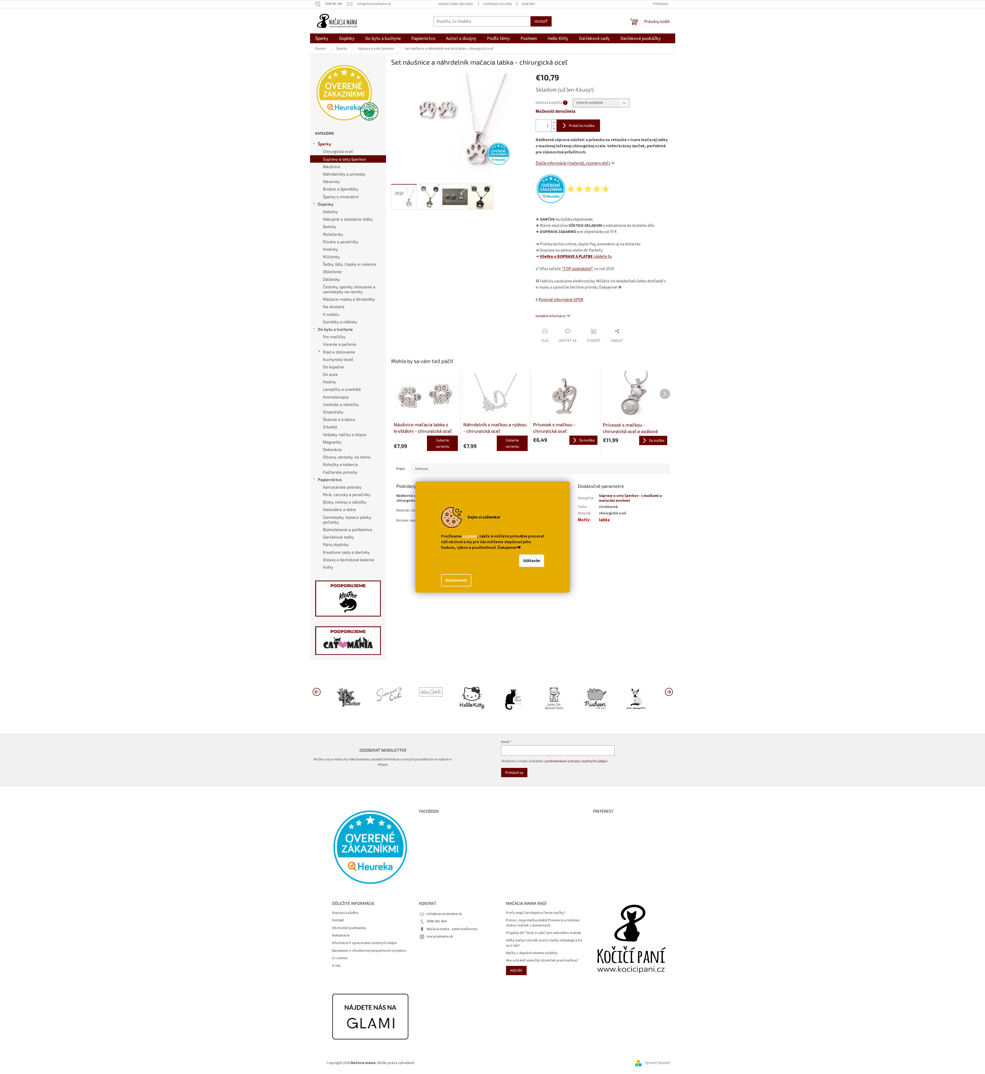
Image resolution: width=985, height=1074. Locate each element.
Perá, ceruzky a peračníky (346, 494)
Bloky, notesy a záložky (344, 501)
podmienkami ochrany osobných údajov (576, 761)
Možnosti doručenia (555, 112)
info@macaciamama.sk (444, 913)
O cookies (340, 958)
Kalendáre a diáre (339, 509)
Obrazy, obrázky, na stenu (347, 456)
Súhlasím (531, 561)
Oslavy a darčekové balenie (348, 559)
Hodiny (329, 381)
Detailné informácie (551, 316)
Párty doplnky (335, 544)
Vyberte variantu (442, 443)
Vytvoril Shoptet (657, 1063)
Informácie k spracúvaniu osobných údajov (364, 943)
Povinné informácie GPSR (560, 299)
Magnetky (332, 441)
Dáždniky (331, 279)
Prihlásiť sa (514, 772)
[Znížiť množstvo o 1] (553, 129)
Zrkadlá (330, 426)
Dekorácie (332, 449)
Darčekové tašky (338, 536)
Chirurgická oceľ (338, 151)
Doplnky (325, 204)
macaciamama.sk (440, 936)
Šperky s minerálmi (341, 196)
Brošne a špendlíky (340, 188)
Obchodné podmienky (349, 928)
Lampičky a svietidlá (342, 389)
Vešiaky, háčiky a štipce (344, 434)
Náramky (331, 181)
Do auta (330, 374)
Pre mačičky (334, 336)
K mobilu (331, 314)
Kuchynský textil (338, 359)
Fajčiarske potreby (340, 472)
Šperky (324, 143)
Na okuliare (333, 306)
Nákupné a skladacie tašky (348, 218)
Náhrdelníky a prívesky (344, 173)
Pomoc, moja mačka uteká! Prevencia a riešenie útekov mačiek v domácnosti (542, 923)
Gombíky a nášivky (340, 321)
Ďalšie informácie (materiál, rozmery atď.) (573, 163)
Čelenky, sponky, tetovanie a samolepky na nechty (349, 289)
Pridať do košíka (582, 125)
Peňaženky (333, 234)
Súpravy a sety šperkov (344, 159)
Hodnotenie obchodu (456, 4)
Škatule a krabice (339, 419)
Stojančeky (333, 411)
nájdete (576, 256)
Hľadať (541, 21)
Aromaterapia (336, 396)
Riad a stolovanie (339, 351)
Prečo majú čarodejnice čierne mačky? (535, 913)
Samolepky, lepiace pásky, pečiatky (347, 519)
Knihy (328, 567)
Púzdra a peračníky (340, 241)
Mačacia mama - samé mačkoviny (452, 929)
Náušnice (331, 166)
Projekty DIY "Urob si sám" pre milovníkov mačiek (543, 933)
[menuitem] (321, 38)
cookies (469, 536)
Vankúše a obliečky (341, 404)
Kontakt (529, 4)
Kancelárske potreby (342, 486)
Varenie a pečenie (339, 344)
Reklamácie (341, 935)
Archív (516, 970)
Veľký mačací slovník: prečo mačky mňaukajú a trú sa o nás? (544, 943)
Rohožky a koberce (340, 464)
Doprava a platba (498, 4)
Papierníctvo (330, 479)
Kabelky (330, 211)
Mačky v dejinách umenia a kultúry (532, 953)
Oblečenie (332, 271)
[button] (669, 691)
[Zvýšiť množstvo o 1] (553, 123)
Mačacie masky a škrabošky (349, 299)
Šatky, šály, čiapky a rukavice (349, 264)
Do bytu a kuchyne (335, 329)
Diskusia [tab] (421, 468)
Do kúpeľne (333, 366)
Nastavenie (456, 580)
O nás (336, 965)
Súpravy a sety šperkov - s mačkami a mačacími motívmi (630, 498)
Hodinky (330, 249)
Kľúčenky (331, 256)
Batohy (329, 226)
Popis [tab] (400, 468)
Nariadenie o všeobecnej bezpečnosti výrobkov (369, 950)
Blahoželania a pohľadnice (347, 529)
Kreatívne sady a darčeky (346, 552)
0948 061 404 (436, 921)
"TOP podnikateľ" (577, 269)
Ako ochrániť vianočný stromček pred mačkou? (542, 960)
